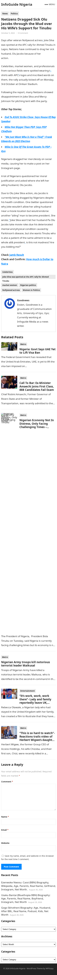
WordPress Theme (35, 968)
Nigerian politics (28, 285)
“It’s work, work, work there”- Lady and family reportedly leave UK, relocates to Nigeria (35, 701)
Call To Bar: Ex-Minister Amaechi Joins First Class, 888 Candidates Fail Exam (36, 386)
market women (9, 285)
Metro (23, 344)
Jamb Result (28, 246)
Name (5, 816)
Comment (7, 781)
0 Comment (23, 33)
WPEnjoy (49, 968)
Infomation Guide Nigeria (23, 58)
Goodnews (23, 300)
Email (4, 829)
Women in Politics (31, 290)
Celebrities (7, 272)
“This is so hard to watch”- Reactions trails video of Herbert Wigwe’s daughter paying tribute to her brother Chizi (37, 740)
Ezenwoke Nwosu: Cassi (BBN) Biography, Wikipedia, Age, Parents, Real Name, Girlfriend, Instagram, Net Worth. (28, 886)
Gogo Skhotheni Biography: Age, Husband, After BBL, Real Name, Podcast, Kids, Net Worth (26, 911)
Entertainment (27, 691)
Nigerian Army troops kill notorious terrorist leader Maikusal (25, 663)
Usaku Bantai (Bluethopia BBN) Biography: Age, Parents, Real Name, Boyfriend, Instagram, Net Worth (25, 898)
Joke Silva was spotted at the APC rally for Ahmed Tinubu (25, 277)
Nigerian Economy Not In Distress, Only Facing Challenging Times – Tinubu (36, 425)
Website (5, 843)
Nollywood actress (11, 290)
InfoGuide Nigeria (16, 4)
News (5, 13)
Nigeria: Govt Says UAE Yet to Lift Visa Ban (37, 350)
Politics (14, 13)
